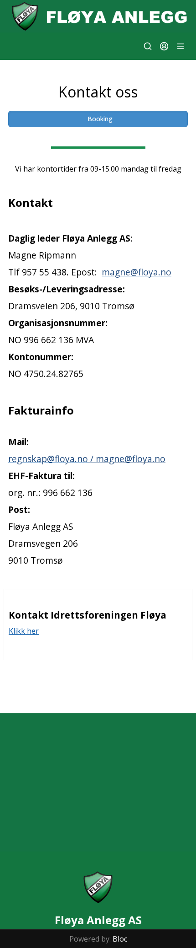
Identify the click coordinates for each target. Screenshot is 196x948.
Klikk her (24, 631)
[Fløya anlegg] (98, 16)
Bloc (120, 939)
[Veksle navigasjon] (180, 46)
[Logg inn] (164, 46)
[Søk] (147, 46)
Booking (100, 118)
